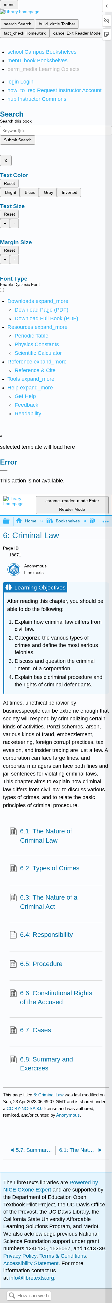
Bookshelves (68, 521)
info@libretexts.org (31, 1278)
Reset (9, 183)
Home (30, 521)
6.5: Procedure (41, 964)
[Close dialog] (3, 470)
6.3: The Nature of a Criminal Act (48, 902)
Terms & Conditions (62, 1256)
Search (12, 1296)
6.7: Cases (35, 1030)
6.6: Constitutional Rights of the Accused (56, 997)
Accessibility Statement (31, 1263)
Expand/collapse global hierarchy (10, 521)
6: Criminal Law (48, 1094)
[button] (26, 405)
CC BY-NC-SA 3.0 (24, 1108)
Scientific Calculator (38, 353)
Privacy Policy (19, 1256)
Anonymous (68, 1115)
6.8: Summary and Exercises (46, 1064)
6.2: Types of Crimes (49, 868)
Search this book (16, 121)
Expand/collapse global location (105, 519)
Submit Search (18, 139)
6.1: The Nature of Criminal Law (46, 835)
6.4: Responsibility (46, 934)
